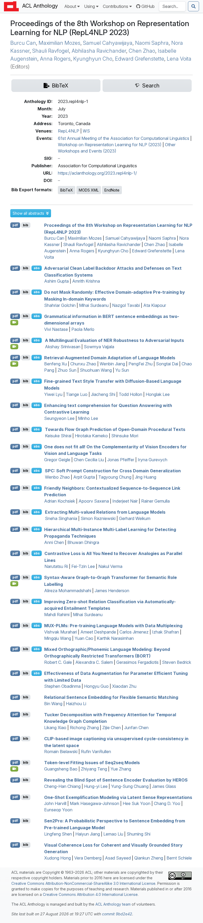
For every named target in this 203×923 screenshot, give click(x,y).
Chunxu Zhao (83, 363)
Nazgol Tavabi (126, 305)
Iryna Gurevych (152, 459)
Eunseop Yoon (58, 809)
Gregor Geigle (57, 459)
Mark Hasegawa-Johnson (94, 803)
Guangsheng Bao (60, 769)
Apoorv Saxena (94, 501)
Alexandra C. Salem (94, 662)
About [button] (70, 6)
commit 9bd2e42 (117, 914)
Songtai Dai (167, 363)
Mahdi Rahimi (57, 614)
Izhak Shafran (165, 632)
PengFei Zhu (140, 363)
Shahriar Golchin (60, 305)
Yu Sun (122, 370)
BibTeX (66, 190)
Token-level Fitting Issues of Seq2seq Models (92, 762)
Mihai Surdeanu (94, 305)
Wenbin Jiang (112, 363)
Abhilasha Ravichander (99, 51)
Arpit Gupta (84, 477)
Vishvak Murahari (60, 632)
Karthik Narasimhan (115, 638)
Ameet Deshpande (98, 632)
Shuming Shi (138, 834)
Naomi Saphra (152, 43)
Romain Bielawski (60, 751)
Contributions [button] (115, 6)
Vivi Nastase (56, 329)
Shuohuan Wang (96, 370)
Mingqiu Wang (57, 638)
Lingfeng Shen (58, 834)
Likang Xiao (55, 727)
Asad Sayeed (118, 858)
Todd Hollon (130, 394)
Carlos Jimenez (134, 632)
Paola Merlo (82, 329)
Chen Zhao (142, 51)
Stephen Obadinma (62, 686)
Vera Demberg (88, 858)
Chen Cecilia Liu (89, 459)
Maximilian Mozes (59, 43)
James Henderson (112, 590)
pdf (15, 225)
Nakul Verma (110, 566)
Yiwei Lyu (53, 394)
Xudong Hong (57, 858)
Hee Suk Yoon (136, 803)
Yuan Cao (84, 638)
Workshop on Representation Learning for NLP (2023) (110, 144)
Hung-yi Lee (96, 786)
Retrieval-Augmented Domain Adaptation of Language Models (109, 357)
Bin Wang (53, 703)
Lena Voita (179, 59)
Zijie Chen (111, 727)
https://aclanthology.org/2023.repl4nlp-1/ (97, 173)
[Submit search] (193, 6)
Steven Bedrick (176, 662)
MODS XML (89, 190)
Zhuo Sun (67, 370)
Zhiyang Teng (94, 769)
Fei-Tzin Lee (83, 566)
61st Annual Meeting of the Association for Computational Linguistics (123, 138)
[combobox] (172, 6)
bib (25, 225)
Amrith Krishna (86, 281)
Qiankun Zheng (148, 858)
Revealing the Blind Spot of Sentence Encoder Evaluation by (116, 780)
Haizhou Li (76, 703)
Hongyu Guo (96, 686)
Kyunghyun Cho (92, 59)
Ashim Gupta (56, 281)
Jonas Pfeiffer (120, 459)
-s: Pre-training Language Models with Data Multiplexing (113, 625)
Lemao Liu (113, 834)
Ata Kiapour (154, 305)
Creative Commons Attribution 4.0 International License (90, 894)
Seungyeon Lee (59, 418)
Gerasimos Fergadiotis (137, 662)
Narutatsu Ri (56, 566)
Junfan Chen (136, 727)
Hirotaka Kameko (91, 435)
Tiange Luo (76, 394)
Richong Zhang (84, 727)
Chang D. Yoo (167, 803)
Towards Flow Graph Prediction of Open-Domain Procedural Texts (115, 429)
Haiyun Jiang (87, 834)
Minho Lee (88, 418)
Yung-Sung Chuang (130, 786)
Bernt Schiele (179, 858)
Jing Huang (145, 477)
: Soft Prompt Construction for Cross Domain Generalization (113, 470)
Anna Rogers (55, 59)
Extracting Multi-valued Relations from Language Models (105, 512)
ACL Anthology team (113, 904)
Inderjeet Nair (125, 501)
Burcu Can (23, 43)
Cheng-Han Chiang (62, 786)
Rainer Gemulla (155, 501)
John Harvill (55, 803)
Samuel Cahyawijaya (107, 43)
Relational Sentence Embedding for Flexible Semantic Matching (111, 697)
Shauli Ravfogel (50, 51)
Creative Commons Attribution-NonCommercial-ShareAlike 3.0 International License (83, 883)
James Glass (164, 786)
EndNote (111, 190)
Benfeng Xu (55, 363)
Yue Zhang (120, 769)
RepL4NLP (68, 131)
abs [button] (37, 268)
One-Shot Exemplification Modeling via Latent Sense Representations (118, 797)
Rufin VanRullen (96, 751)
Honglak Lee (158, 394)
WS (86, 131)
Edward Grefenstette (139, 59)
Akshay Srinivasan (62, 346)
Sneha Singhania (61, 518)
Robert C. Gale (58, 662)
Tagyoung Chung (114, 477)
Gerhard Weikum (134, 518)
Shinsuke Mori (124, 435)
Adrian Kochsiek (59, 501)
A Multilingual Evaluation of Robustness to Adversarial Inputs (114, 340)
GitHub (148, 6)
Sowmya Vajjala (99, 346)
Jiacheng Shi (103, 394)
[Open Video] (14, 322)
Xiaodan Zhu (124, 686)
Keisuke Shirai (58, 435)
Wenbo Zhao (57, 477)
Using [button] (89, 6)
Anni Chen (54, 542)
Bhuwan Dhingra (83, 542)
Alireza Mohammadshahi (67, 590)
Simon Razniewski (98, 518)
